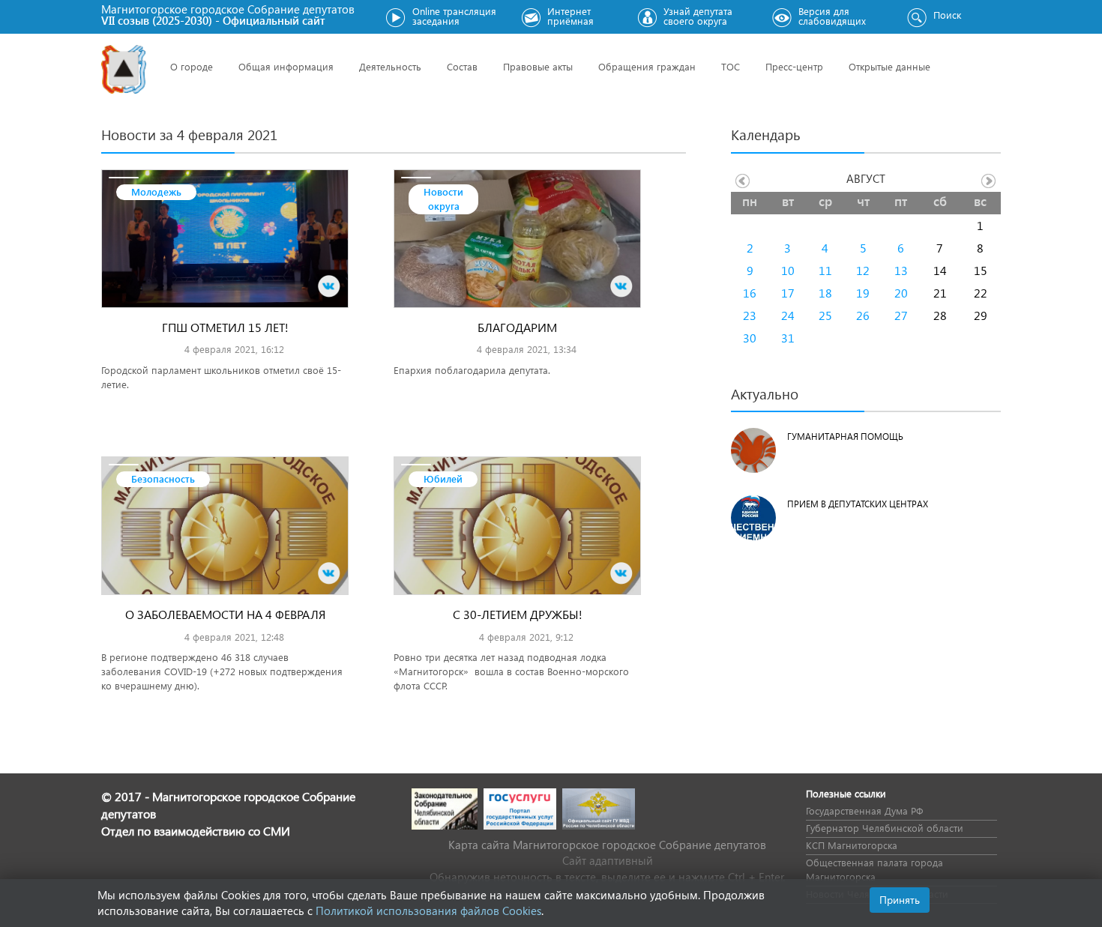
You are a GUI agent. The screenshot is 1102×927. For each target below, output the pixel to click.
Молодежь (156, 191)
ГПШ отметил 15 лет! (225, 327)
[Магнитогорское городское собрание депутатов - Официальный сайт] (123, 69)
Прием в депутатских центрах (857, 504)
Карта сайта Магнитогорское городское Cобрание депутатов (607, 844)
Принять (899, 900)
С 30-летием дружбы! (517, 614)
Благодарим (517, 327)
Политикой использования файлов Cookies (428, 910)
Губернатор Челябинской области (884, 827)
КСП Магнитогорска (851, 845)
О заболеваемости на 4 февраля (225, 614)
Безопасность (163, 478)
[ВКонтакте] (329, 286)
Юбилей (443, 478)
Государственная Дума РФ (864, 810)
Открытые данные (889, 66)
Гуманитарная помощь (845, 436)
